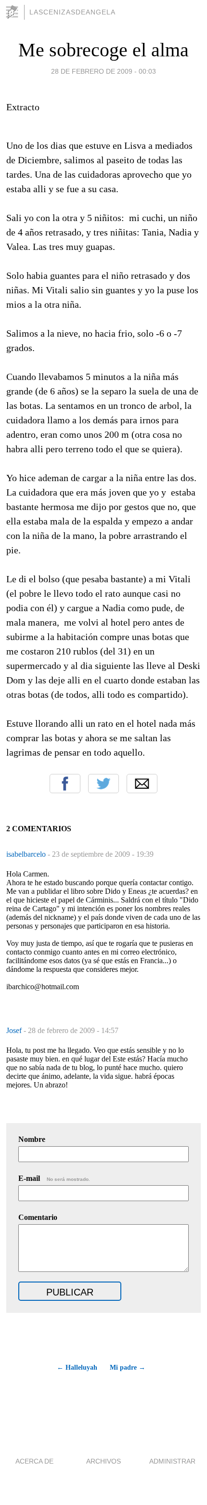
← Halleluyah (77, 1367)
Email (142, 783)
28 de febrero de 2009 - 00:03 (103, 71)
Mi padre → (127, 1367)
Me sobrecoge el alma (103, 50)
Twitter (103, 783)
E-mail (54, 1178)
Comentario (37, 1217)
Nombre (31, 1139)
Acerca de (34, 1461)
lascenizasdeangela (72, 12)
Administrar (172, 1461)
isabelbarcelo (27, 854)
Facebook (65, 783)
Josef (15, 1030)
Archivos (103, 1461)
